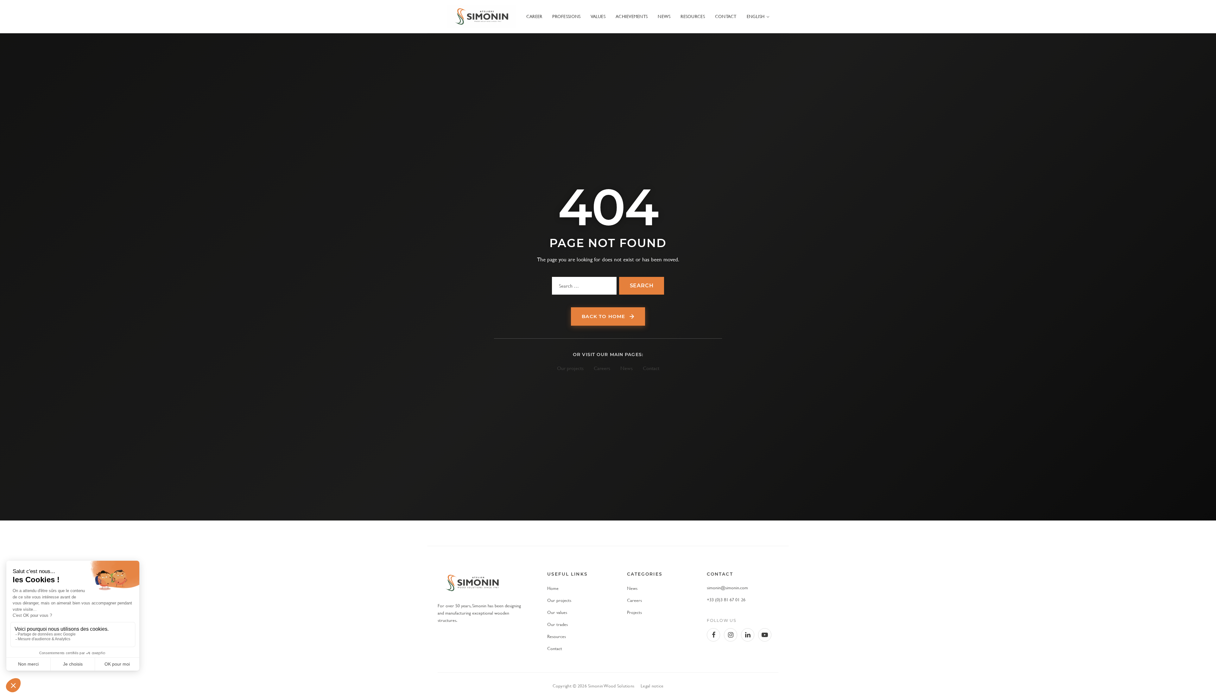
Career (534, 16)
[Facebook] (713, 635)
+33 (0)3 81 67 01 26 (726, 599)
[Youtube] (764, 635)
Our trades (557, 624)
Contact (726, 16)
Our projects (570, 368)
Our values (557, 612)
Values (598, 16)
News (664, 16)
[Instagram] (730, 635)
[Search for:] (584, 286)
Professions (566, 16)
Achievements (632, 16)
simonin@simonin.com (727, 587)
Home (553, 588)
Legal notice (652, 685)
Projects (634, 612)
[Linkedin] (747, 635)
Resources (693, 16)
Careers (602, 368)
